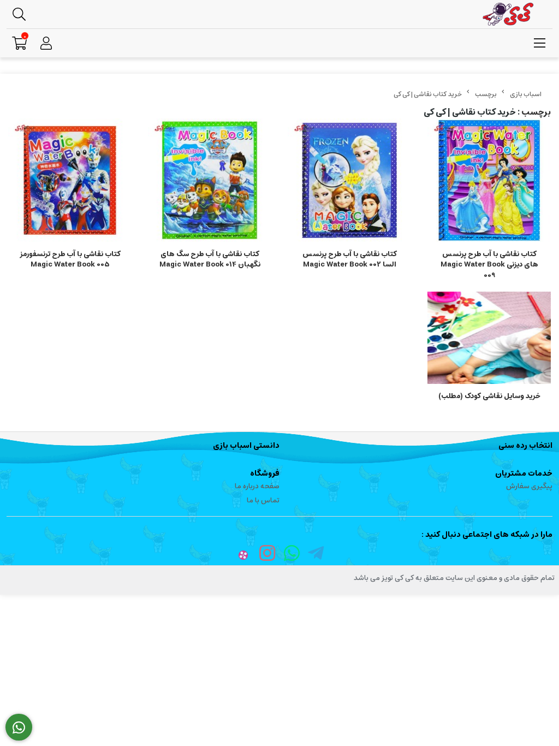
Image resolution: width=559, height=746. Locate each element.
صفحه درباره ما (257, 486)
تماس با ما (263, 500)
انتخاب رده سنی (525, 445)
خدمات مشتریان (523, 473)
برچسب (486, 94)
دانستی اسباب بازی (246, 445)
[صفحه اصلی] (526, 94)
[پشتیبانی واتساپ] (18, 727)
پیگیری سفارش (529, 486)
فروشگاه (265, 473)
